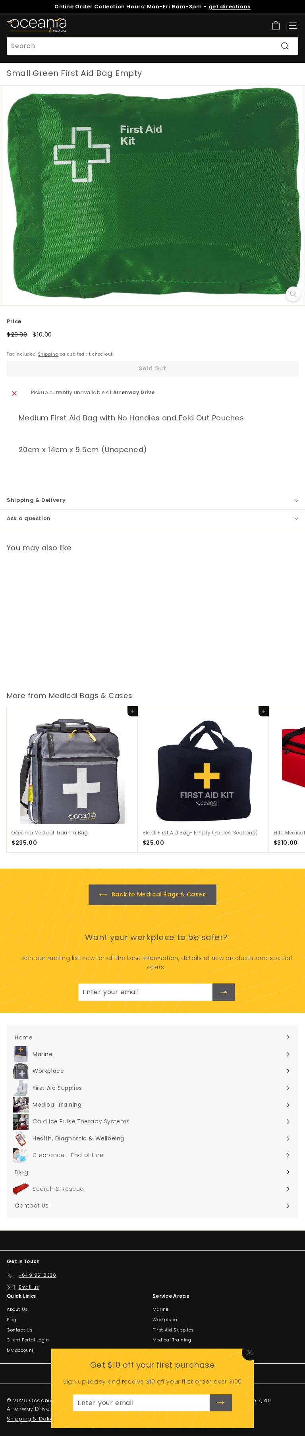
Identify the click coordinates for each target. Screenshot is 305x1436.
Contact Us (20, 1330)
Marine (160, 1309)
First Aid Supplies (173, 1330)
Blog (11, 1319)
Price (14, 321)
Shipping (48, 354)
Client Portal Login (28, 1340)
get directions (229, 6)
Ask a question (29, 518)
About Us (17, 1309)
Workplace (164, 1319)
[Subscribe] (221, 1403)
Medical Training (171, 1340)
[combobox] (152, 46)
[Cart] (275, 25)
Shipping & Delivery (36, 500)
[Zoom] (293, 293)
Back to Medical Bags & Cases (158, 894)
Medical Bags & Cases (91, 696)
